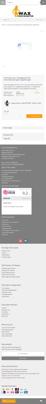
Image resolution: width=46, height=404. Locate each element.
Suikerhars (5, 296)
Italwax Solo (6, 310)
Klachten (5, 174)
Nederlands (6, 20)
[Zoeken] (43, 2)
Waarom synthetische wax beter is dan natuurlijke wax (20, 373)
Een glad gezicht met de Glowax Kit (14, 371)
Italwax (4, 308)
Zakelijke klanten (8, 176)
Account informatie (8, 327)
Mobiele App (6, 257)
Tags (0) (6, 139)
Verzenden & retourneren (11, 230)
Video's (4, 253)
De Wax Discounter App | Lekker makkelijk (16, 170)
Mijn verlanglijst (7, 334)
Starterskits (6, 255)
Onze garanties (7, 178)
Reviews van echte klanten (11, 181)
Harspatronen (6, 292)
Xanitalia (5, 312)
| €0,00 (10, 401)
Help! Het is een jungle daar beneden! (15, 369)
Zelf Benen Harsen (8, 270)
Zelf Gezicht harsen (8, 274)
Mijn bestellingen (7, 330)
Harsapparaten (7, 294)
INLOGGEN (39, 20)
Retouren (5, 183)
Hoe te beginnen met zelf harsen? (13, 378)
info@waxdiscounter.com (10, 156)
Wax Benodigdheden (9, 290)
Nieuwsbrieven (7, 336)
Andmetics (5, 314)
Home (3, 25)
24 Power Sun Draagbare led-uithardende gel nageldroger (22, 25)
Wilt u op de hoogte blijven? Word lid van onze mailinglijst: (12, 348)
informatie (7, 128)
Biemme (5, 316)
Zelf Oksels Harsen (8, 272)
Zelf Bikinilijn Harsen (9, 268)
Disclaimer (5, 224)
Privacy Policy (6, 226)
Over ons (5, 220)
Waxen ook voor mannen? (11, 375)
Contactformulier (8, 232)
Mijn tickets (6, 332)
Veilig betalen (6, 228)
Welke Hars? (6, 251)
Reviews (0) (8, 135)
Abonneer (23, 358)
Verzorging (5, 288)
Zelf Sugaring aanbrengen (11, 277)
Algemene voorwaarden (10, 222)
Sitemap (5, 234)
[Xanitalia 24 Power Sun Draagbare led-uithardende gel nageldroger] (23, 45)
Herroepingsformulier (9, 172)
